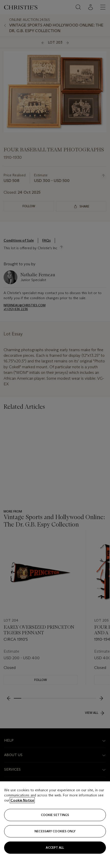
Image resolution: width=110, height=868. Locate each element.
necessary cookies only (55, 831)
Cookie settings (55, 815)
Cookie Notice (22, 800)
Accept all (55, 847)
